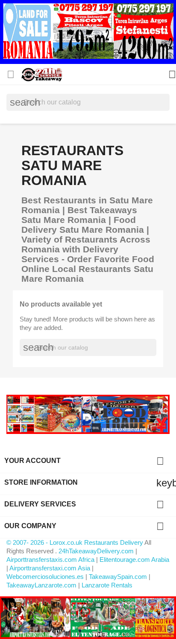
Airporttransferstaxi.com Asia (50, 568)
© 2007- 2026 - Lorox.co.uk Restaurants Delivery (75, 542)
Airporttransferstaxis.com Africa (50, 559)
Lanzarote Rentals (107, 585)
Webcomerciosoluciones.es (45, 576)
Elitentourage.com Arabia (134, 559)
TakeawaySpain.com (118, 576)
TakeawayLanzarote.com (41, 585)
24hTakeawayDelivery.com (97, 551)
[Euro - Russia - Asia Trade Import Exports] (88, 413)
